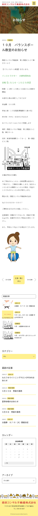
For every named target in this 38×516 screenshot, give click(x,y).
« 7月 (6, 463)
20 (19, 454)
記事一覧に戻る (19, 279)
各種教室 (10, 40)
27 (19, 457)
